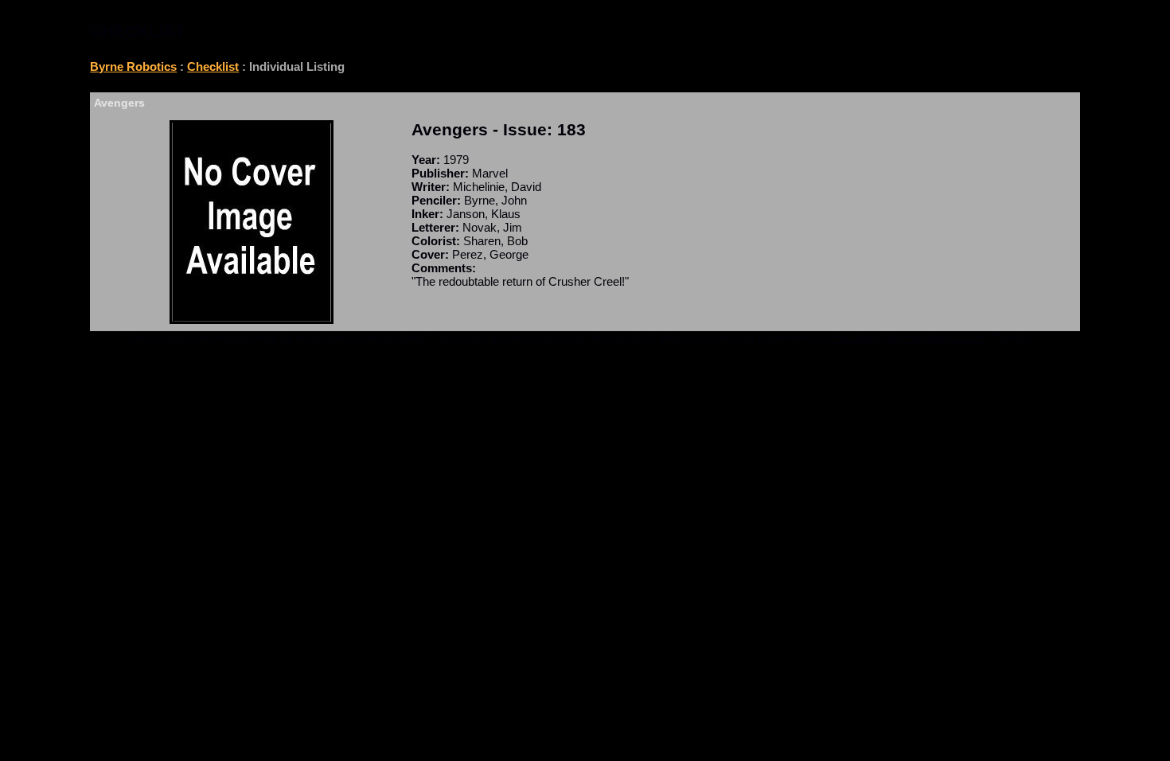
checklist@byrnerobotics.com (907, 338)
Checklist (213, 66)
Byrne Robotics (133, 66)
